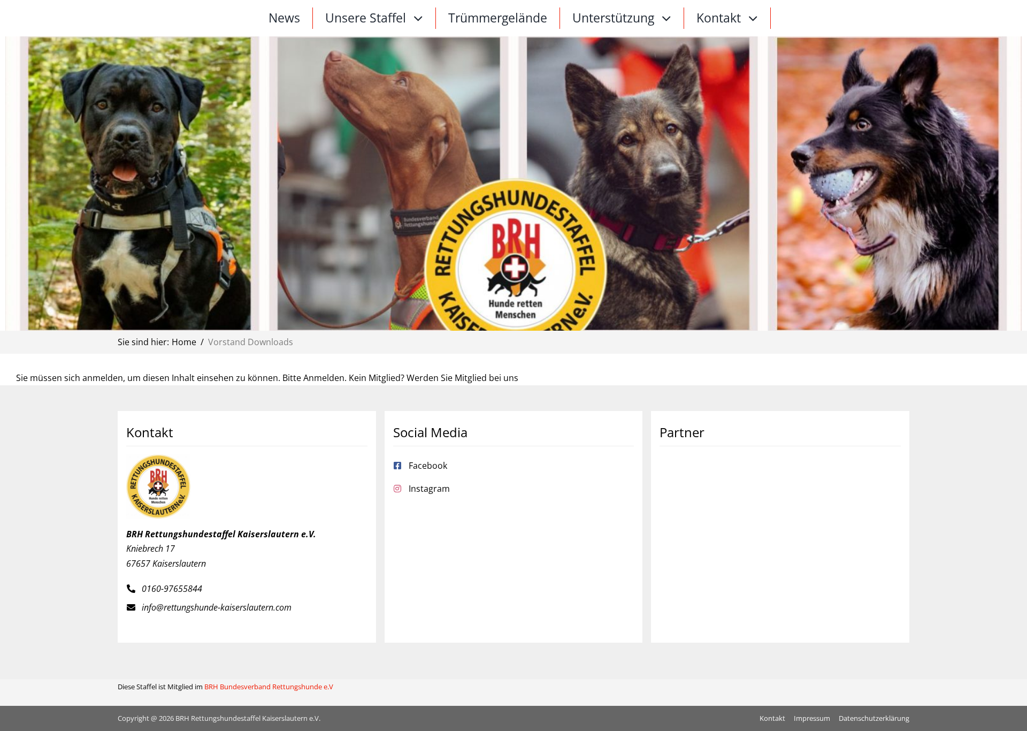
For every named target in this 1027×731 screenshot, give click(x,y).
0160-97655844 (172, 589)
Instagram (429, 488)
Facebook (428, 465)
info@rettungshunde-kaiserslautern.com (217, 607)
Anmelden (323, 378)
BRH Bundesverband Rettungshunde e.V (268, 686)
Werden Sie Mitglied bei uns (462, 378)
